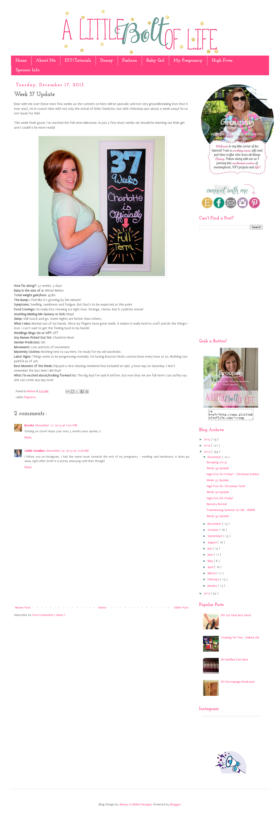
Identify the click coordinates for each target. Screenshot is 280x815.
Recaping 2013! (217, 462)
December (215, 457)
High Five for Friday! (220, 498)
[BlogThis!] (72, 391)
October (214, 530)
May (211, 561)
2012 (207, 593)
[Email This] (67, 391)
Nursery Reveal (217, 504)
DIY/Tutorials (78, 60)
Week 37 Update (218, 480)
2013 (207, 451)
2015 (207, 439)
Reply (28, 437)
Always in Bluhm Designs (135, 804)
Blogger (175, 804)
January (213, 585)
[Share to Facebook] (82, 391)
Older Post (181, 607)
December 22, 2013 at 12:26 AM (68, 450)
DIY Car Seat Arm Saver (236, 615)
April (211, 567)
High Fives (222, 60)
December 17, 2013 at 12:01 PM (56, 425)
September (215, 536)
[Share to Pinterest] (87, 391)
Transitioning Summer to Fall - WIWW (231, 510)
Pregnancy (30, 397)
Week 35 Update (218, 516)
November (215, 523)
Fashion (129, 60)
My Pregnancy (188, 60)
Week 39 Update (218, 468)
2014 (207, 445)
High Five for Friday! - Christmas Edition (233, 474)
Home (21, 60)
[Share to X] (77, 391)
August (213, 542)
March (212, 573)
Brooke (29, 425)
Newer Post (22, 607)
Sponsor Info (28, 70)
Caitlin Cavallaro (34, 450)
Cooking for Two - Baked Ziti (240, 637)
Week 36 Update (218, 492)
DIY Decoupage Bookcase (238, 681)
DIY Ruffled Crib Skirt (234, 659)
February (214, 579)
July (210, 548)
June (211, 554)
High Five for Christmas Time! (226, 486)
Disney (106, 60)
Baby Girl (155, 60)
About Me (46, 60)
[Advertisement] (101, 568)
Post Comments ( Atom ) (48, 615)
